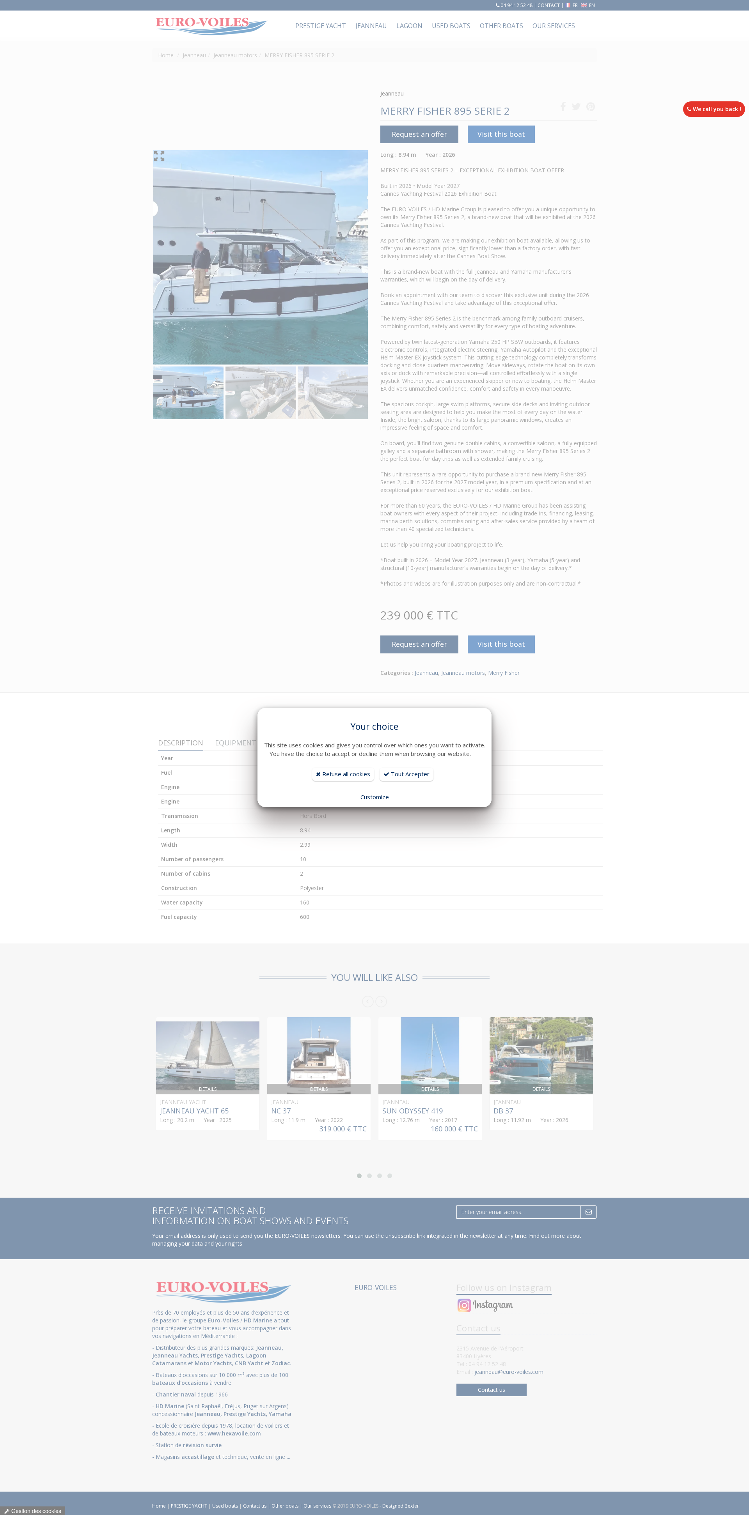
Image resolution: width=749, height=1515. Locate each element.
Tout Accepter (409, 774)
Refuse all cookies (345, 774)
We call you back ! (716, 109)
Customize (374, 797)
